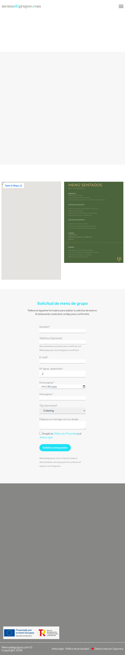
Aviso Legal (45, 437)
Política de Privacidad (65, 433)
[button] (121, 6)
